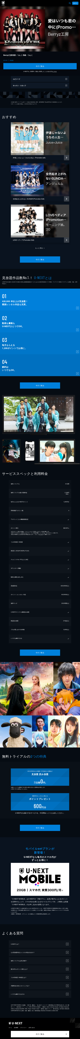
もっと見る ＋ (40, 248)
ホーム (10, 1027)
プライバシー (23, 1027)
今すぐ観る (40, 66)
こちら (55, 71)
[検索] (69, 3)
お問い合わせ (32, 1027)
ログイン (75, 3)
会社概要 (16, 1027)
